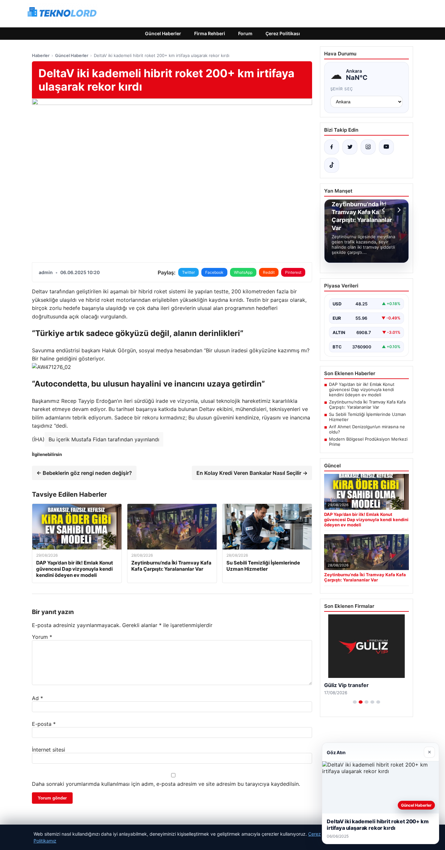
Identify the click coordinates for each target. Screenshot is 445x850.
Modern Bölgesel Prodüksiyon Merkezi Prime (368, 441)
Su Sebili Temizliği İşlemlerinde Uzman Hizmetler (367, 417)
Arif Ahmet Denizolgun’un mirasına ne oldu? (367, 429)
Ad (37, 698)
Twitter (188, 272)
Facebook (214, 272)
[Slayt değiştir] (355, 702)
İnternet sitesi (48, 749)
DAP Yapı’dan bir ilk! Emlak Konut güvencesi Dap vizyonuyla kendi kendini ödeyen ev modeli (362, 389)
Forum (245, 33)
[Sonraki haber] (398, 209)
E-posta (44, 724)
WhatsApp (243, 272)
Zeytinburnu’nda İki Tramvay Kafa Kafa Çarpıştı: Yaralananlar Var (367, 404)
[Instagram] (368, 146)
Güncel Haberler (163, 33)
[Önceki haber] (384, 209)
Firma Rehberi (209, 33)
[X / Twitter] (349, 146)
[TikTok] (331, 165)
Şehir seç (341, 88)
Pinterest (293, 272)
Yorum (42, 637)
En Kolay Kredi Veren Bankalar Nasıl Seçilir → (252, 473)
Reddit (269, 272)
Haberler (41, 55)
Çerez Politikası (283, 33)
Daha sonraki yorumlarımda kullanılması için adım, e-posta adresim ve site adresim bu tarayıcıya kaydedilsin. (166, 784)
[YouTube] (386, 146)
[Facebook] (331, 146)
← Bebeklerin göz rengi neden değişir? (84, 473)
